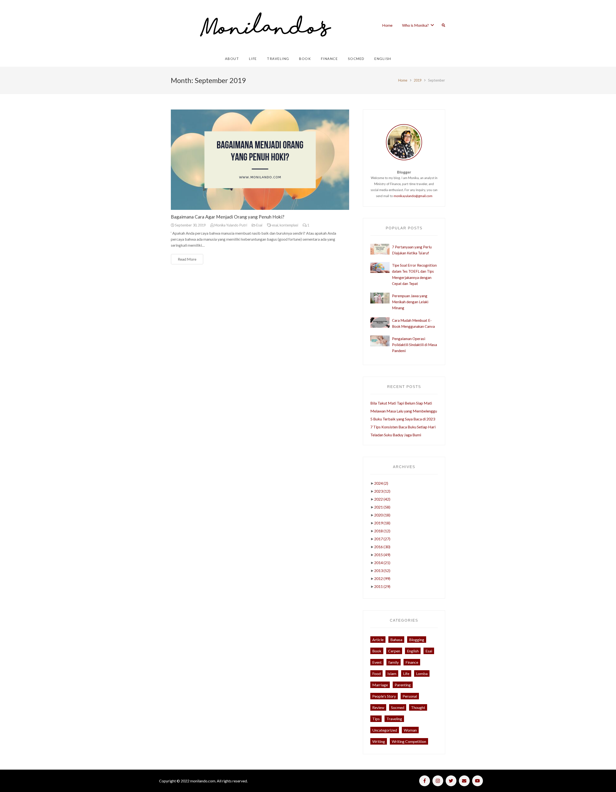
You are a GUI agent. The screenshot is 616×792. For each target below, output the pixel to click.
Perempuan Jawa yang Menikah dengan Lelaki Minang (410, 302)
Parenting (403, 685)
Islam (391, 673)
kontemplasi (289, 225)
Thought (418, 707)
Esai (259, 225)
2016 (382, 546)
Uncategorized (384, 730)
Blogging (416, 639)
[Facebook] (424, 780)
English (413, 651)
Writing (378, 741)
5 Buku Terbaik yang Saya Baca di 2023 (402, 419)
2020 (382, 515)
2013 (382, 570)
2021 (382, 507)
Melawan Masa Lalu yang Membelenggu (403, 411)
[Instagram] (437, 780)
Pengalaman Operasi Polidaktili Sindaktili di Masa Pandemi (414, 344)
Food (376, 673)
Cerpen (394, 651)
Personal (410, 696)
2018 (382, 530)
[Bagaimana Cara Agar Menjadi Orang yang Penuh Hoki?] (260, 159)
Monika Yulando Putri (230, 225)
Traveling (394, 718)
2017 (382, 538)
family (393, 662)
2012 (382, 578)
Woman (410, 730)
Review (378, 707)
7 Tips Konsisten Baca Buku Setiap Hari (403, 427)
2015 (382, 554)
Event (377, 662)
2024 (381, 483)
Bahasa (396, 639)
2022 (382, 499)
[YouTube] (477, 780)
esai (275, 225)
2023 (382, 491)
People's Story (384, 696)
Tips (376, 718)
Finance (411, 662)
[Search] (443, 25)
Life (406, 673)
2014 (382, 562)
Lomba (422, 673)
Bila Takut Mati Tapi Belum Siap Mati (401, 403)
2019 (418, 80)
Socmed (397, 707)
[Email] (464, 780)
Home (402, 80)
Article (378, 639)
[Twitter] (451, 780)
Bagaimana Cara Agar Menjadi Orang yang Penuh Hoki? (227, 216)
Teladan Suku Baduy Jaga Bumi (395, 434)
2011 (382, 586)
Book (376, 651)
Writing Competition (409, 741)
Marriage (380, 685)
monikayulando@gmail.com (413, 196)
